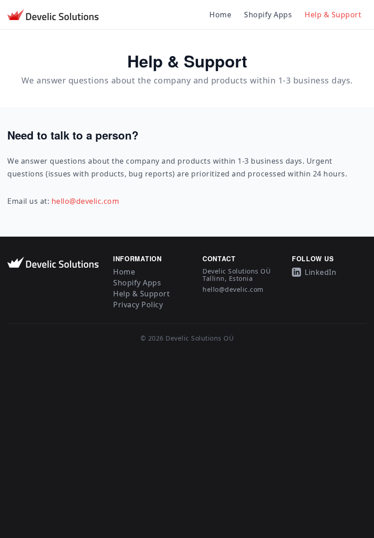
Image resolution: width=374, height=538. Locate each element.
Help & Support (333, 15)
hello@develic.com (85, 201)
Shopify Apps (268, 15)
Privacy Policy (138, 305)
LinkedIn (320, 272)
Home (220, 15)
